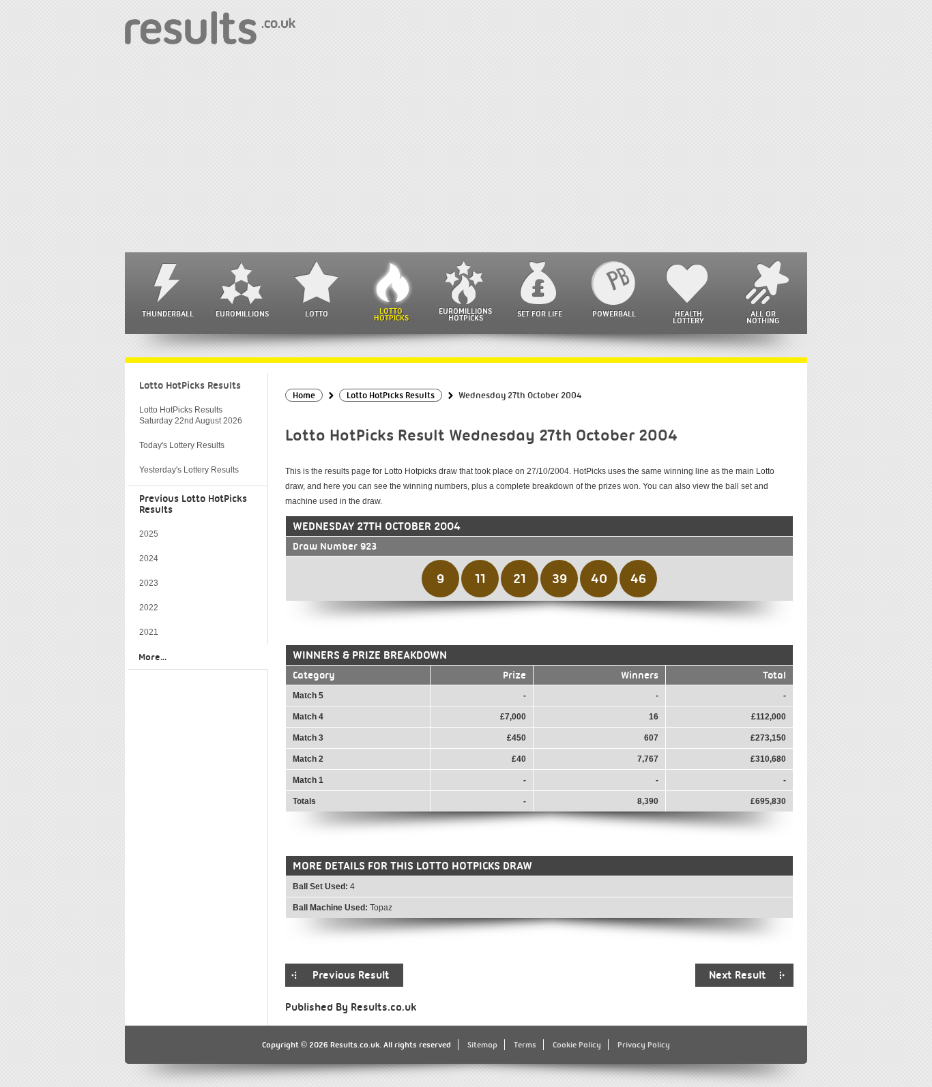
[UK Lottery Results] (210, 27)
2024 (148, 558)
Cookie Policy (577, 1044)
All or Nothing (762, 317)
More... (152, 656)
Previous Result (351, 975)
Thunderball (168, 313)
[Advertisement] (466, 150)
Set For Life (539, 313)
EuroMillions (242, 313)
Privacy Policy (643, 1044)
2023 (148, 583)
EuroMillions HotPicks (465, 314)
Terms (525, 1044)
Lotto (316, 313)
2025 (148, 534)
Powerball (614, 313)
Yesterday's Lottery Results (189, 470)
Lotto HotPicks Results (190, 385)
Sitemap (482, 1044)
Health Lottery (688, 317)
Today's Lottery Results (181, 445)
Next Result (737, 975)
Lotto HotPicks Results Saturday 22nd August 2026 (190, 415)
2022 (148, 607)
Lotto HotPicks (391, 314)
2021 (148, 632)
